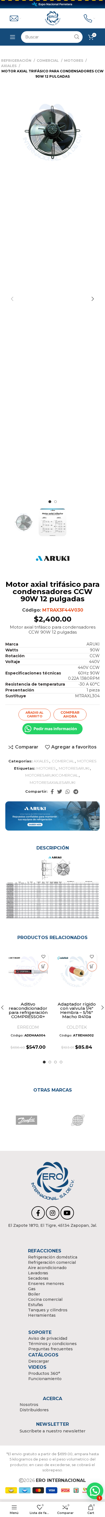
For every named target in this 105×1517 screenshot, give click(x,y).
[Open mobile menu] (12, 37)
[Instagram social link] (52, 1213)
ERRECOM (28, 1027)
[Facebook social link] (52, 791)
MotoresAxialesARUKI (52, 782)
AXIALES (9, 66)
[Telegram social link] (76, 791)
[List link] (52, 1225)
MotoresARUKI (74, 768)
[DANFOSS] (26, 1120)
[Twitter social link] (59, 791)
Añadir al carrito (34, 714)
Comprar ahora (70, 714)
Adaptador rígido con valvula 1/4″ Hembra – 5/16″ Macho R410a (77, 1010)
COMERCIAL (48, 60)
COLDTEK (77, 1027)
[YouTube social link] (67, 1213)
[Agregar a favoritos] (43, 957)
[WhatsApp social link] (68, 791)
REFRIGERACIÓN (16, 60)
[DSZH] (78, 1120)
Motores (46, 768)
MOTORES (74, 60)
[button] (43, 966)
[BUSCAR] (77, 37)
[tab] (52, 848)
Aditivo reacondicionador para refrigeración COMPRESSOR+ (28, 1010)
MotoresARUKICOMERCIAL (51, 775)
